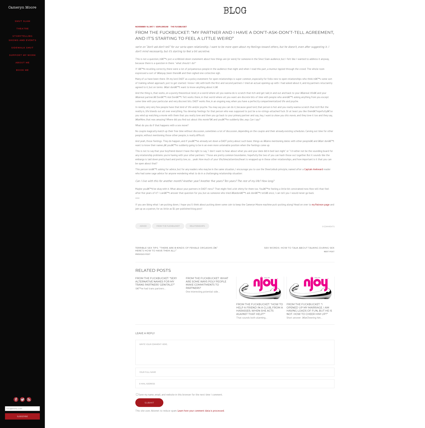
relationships (197, 226)
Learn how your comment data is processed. (201, 410)
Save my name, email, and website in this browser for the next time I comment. (181, 394)
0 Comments (328, 226)
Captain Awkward (313, 169)
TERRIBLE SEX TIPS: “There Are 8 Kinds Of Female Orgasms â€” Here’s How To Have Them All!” (176, 249)
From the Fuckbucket (168, 226)
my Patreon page (321, 204)
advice (143, 226)
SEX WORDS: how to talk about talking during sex (299, 247)
